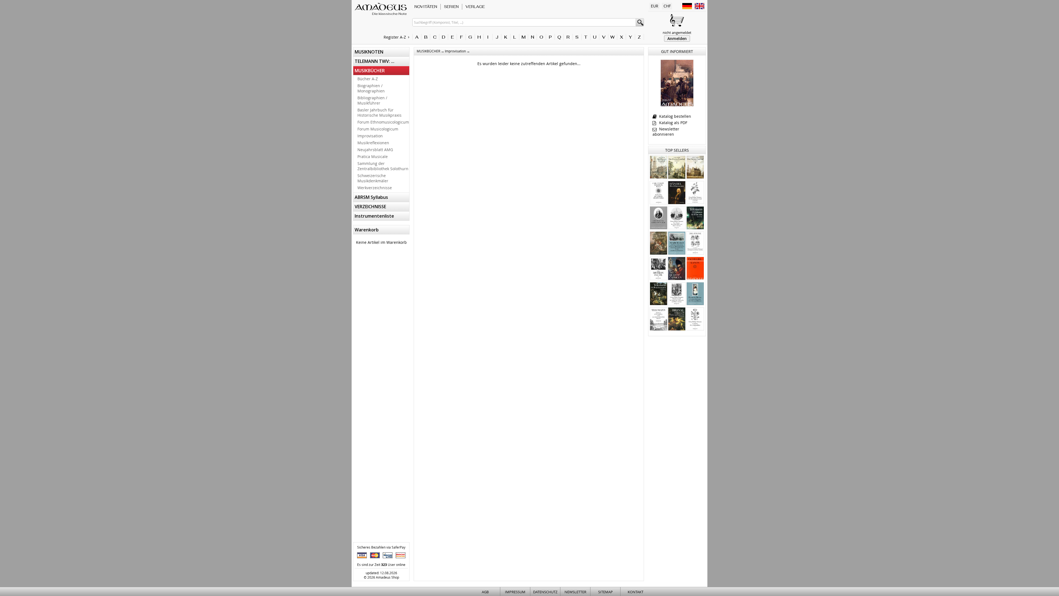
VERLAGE (475, 6)
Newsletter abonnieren (665, 131)
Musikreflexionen (373, 142)
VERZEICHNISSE (370, 207)
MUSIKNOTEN (369, 52)
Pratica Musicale (372, 156)
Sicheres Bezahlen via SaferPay (381, 547)
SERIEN (451, 6)
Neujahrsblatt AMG (375, 149)
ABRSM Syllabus (371, 197)
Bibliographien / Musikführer (372, 100)
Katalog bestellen (674, 116)
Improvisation (370, 135)
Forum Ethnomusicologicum (383, 122)
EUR (654, 6)
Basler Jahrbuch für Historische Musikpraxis (379, 112)
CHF (667, 6)
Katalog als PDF (672, 122)
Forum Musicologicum (377, 129)
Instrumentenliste (374, 216)
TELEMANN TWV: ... (374, 61)
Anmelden (677, 38)
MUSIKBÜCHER (370, 71)
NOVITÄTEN (425, 6)
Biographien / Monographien (371, 88)
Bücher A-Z (367, 78)
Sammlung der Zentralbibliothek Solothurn (382, 166)
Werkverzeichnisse (374, 187)
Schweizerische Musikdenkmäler (372, 178)
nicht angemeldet (677, 32)
